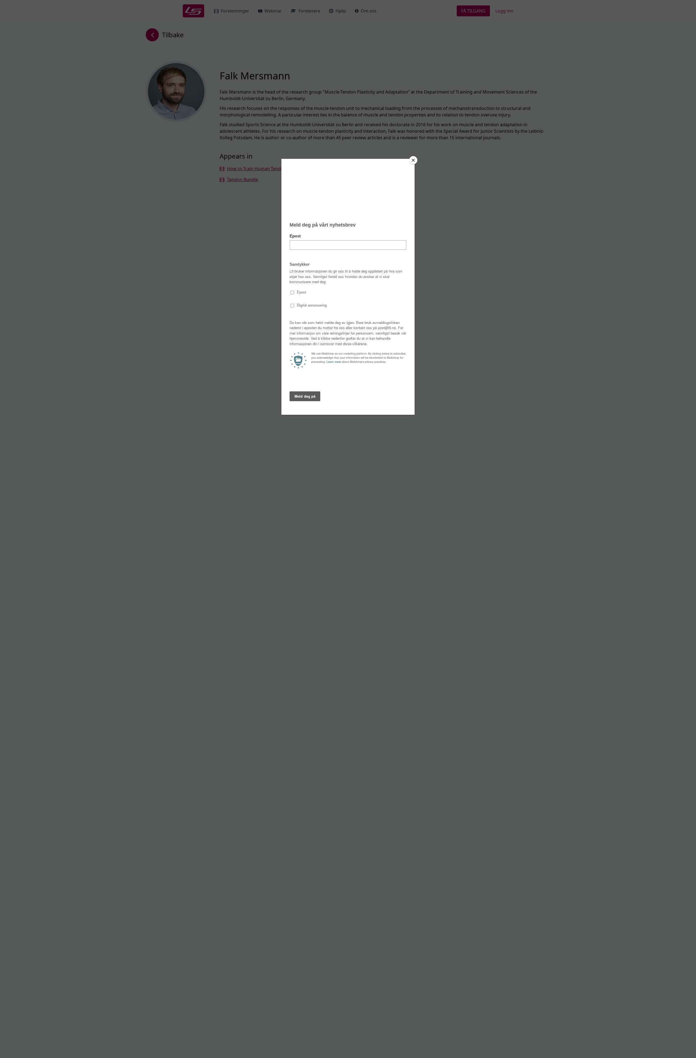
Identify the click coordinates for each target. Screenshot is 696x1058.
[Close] (413, 160)
